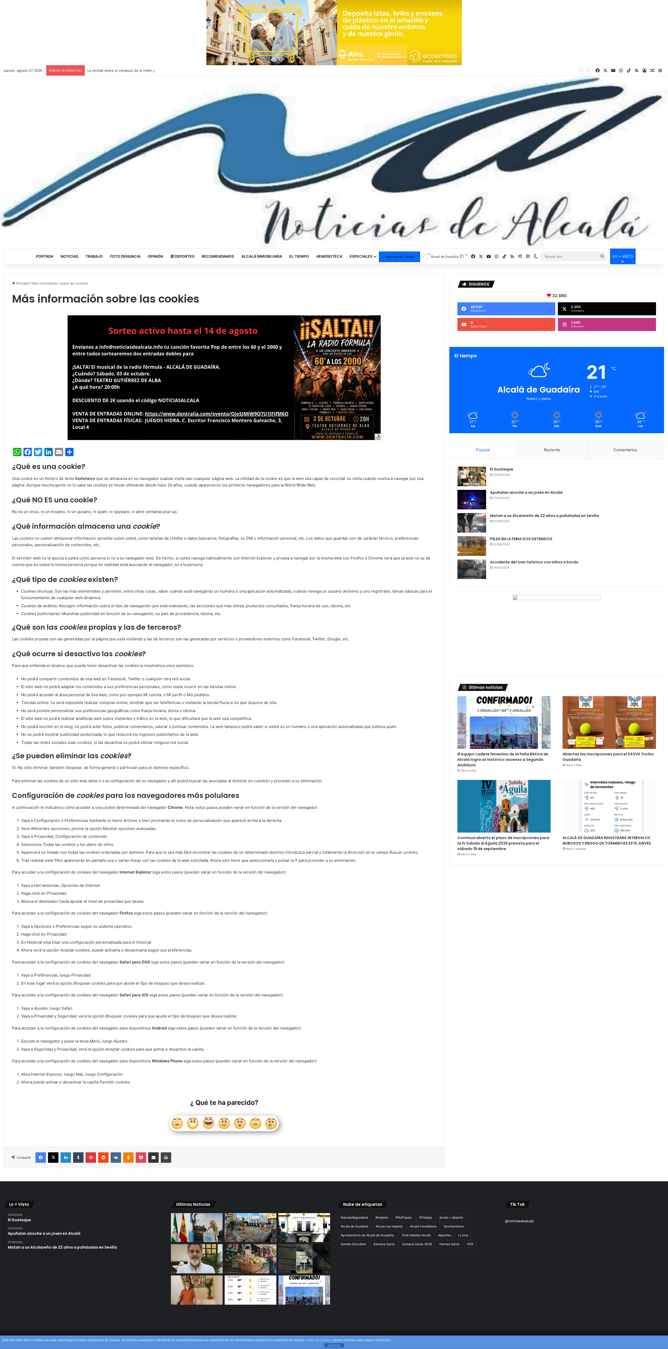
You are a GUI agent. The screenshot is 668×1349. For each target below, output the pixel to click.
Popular (483, 449)
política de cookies (318, 1340)
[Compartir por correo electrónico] (153, 1157)
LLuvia (463, 1235)
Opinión (155, 256)
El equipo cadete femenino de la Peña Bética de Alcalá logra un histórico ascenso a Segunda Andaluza (502, 759)
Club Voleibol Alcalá (416, 1235)
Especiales (361, 256)
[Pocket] (141, 1157)
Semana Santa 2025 (417, 1244)
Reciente (552, 449)
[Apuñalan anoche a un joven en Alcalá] (471, 499)
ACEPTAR (334, 1345)
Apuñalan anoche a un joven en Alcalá (526, 492)
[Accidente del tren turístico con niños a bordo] (471, 569)
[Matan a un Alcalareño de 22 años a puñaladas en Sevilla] (471, 523)
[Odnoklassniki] (128, 1157)
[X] (53, 1157)
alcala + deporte (451, 1217)
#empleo (381, 1217)
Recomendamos (218, 256)
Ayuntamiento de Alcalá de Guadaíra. (368, 1235)
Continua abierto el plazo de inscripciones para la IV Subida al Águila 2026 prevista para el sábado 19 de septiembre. (503, 843)
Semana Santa (384, 1244)
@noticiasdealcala (519, 1221)
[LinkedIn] (66, 1157)
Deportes (184, 256)
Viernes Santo (449, 1244)
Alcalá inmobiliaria (261, 256)
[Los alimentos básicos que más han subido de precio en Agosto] (250, 1258)
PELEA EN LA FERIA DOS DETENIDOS (521, 538)
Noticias (69, 256)
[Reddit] (103, 1157)
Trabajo (94, 256)
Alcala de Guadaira (354, 1226)
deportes (444, 1235)
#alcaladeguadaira (354, 1217)
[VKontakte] (116, 1157)
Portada (44, 256)
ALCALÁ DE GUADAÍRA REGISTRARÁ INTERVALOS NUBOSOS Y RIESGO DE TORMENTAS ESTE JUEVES (607, 840)
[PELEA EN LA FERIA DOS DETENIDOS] (471, 546)
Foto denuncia (125, 256)
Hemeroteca (329, 256)
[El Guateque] (471, 476)
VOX (470, 1244)
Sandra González (353, 1244)
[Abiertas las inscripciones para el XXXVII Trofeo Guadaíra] (609, 722)
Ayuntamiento (454, 1226)
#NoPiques (404, 1217)
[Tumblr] (78, 1157)
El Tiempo (299, 256)
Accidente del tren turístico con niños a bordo (534, 562)
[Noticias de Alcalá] (334, 162)
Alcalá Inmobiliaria (423, 1226)
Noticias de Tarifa (399, 257)
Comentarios (625, 449)
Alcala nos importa (389, 1226)
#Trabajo (425, 1217)
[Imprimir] (166, 1157)
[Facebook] (40, 1157)
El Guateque (501, 469)
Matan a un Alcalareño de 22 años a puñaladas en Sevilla (544, 515)
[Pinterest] (91, 1157)
